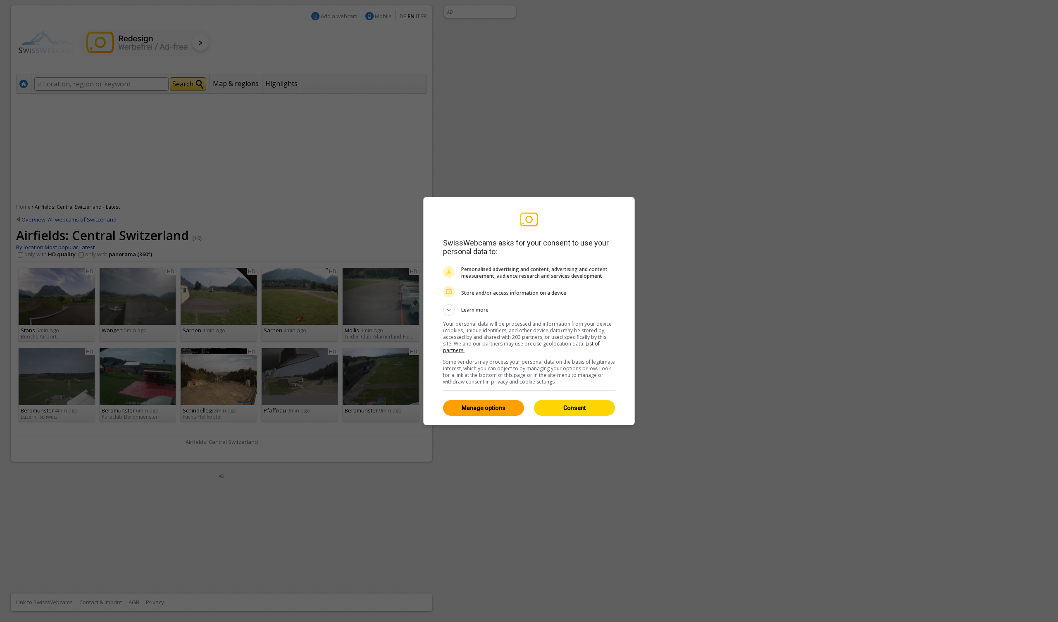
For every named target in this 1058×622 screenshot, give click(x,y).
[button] (529, 310)
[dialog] (529, 311)
